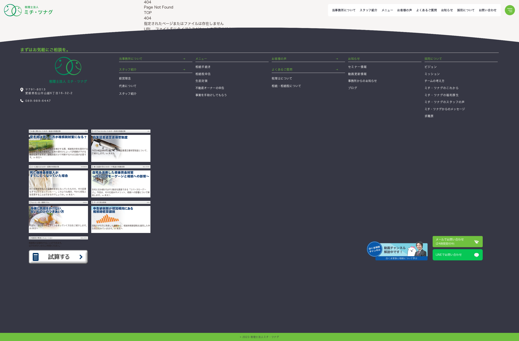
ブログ (352, 88)
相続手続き (203, 66)
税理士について (282, 78)
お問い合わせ (488, 10)
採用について (466, 10)
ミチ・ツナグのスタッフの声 (445, 102)
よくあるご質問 (426, 10)
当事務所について (344, 10)
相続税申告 (203, 74)
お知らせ (447, 10)
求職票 (430, 61)
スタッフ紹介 (368, 10)
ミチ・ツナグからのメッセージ (445, 109)
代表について (128, 85)
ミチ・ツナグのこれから (442, 88)
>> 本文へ (37, 157)
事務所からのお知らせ (362, 80)
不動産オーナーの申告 (209, 88)
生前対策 (201, 80)
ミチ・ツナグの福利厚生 (442, 95)
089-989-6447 (365, 32)
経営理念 (125, 78)
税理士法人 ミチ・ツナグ (68, 81)
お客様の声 (404, 10)
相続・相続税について (286, 85)
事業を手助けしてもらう (211, 95)
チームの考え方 (435, 80)
